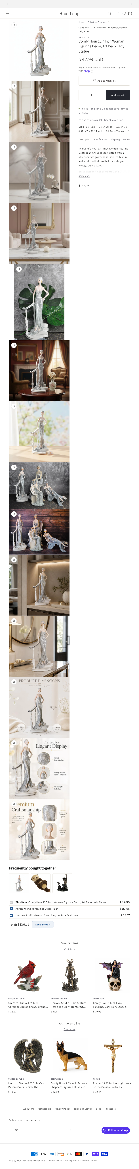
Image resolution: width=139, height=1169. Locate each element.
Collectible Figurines (97, 22)
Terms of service (89, 1160)
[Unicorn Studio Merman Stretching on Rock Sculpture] (62, 883)
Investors (110, 1108)
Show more (84, 175)
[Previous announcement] (7, 4)
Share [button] (85, 185)
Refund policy (55, 1160)
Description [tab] (84, 139)
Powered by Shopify (36, 1160)
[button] (8, 13)
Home (81, 22)
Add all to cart (42, 924)
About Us (28, 1108)
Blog (98, 1108)
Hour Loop (21, 1160)
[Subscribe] (70, 1130)
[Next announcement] (132, 4)
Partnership (44, 1108)
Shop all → (69, 948)
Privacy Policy (62, 1108)
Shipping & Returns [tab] (120, 139)
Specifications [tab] (101, 139)
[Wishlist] (124, 13)
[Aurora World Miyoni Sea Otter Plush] (41, 883)
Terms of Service (83, 1108)
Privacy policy (72, 1160)
